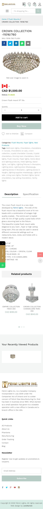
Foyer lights (28, 143)
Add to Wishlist (12, 134)
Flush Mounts (17, 143)
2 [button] (21, 327)
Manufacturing (8, 436)
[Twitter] (7, 487)
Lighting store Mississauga (24, 167)
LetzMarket (27, 506)
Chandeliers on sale (19, 151)
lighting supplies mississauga (20, 172)
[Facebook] (3, 487)
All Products (7, 426)
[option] (11, 299)
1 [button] (19, 327)
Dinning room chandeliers (23, 156)
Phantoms (6, 432)
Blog (3, 446)
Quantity (5, 106)
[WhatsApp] (2, 265)
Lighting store (7, 167)
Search (38, 11)
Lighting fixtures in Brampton (28, 164)
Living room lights (13, 175)
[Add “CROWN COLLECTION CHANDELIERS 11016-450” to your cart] (29, 303)
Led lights (11, 164)
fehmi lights (18, 208)
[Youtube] (15, 487)
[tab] (11, 195)
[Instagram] (19, 487)
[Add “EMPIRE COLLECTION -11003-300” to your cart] (8, 303)
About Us (5, 429)
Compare (28, 134)
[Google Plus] (11, 487)
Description (11, 194)
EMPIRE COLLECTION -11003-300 (11, 308)
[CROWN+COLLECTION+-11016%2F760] (10, 43)
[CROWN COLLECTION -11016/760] (4, 43)
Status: (5, 95)
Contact (5, 443)
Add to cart (22, 117)
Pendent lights (28, 175)
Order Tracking (8, 439)
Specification (30, 194)
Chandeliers (25, 148)
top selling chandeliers (21, 178)
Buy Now (21, 126)
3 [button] (23, 327)
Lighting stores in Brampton (13, 170)
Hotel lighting (26, 162)
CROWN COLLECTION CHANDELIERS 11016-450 (32, 309)
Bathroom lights (12, 148)
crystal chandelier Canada (21, 153)
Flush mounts (13, 159)
